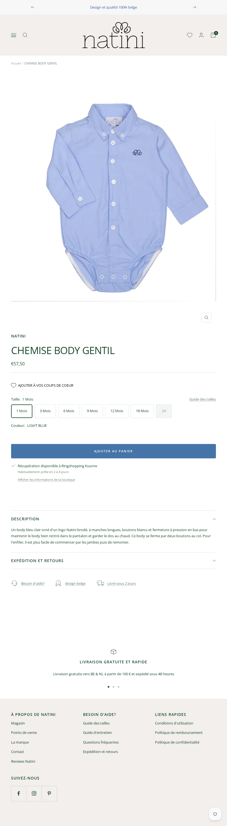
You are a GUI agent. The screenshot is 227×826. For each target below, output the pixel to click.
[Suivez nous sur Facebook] (18, 793)
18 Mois (142, 410)
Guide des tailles (202, 399)
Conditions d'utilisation (174, 723)
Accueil (16, 63)
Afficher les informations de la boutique (46, 479)
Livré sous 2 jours (121, 583)
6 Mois (68, 410)
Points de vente (24, 732)
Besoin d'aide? (33, 583)
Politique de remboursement (179, 732)
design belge (75, 583)
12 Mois (116, 410)
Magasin (18, 723)
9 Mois (92, 410)
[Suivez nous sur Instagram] (34, 793)
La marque (20, 742)
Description (25, 518)
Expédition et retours (37, 560)
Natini (18, 336)
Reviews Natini (23, 761)
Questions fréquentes (101, 742)
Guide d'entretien (97, 732)
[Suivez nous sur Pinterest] (49, 793)
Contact (17, 751)
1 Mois (21, 410)
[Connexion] (201, 35)
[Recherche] (25, 35)
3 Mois (45, 410)
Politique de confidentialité (177, 742)
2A (164, 410)
